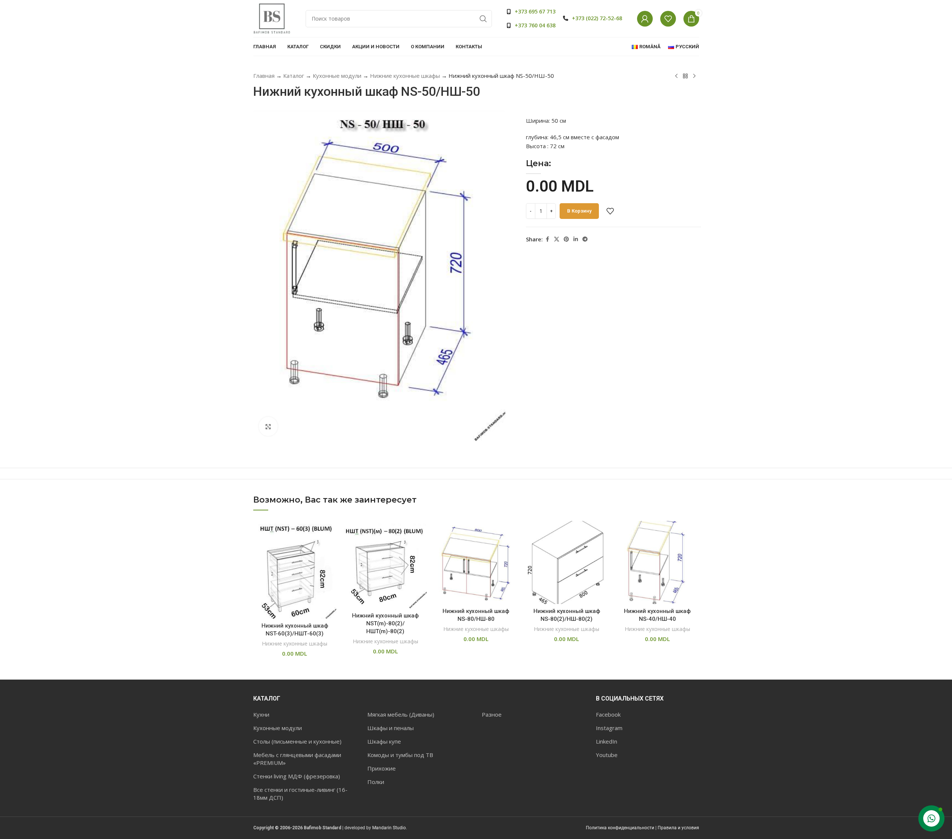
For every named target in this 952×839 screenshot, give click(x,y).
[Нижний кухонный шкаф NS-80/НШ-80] (475, 562)
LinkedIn (606, 741)
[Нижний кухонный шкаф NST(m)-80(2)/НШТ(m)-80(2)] (385, 564)
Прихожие (381, 768)
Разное (492, 714)
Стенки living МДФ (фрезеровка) (296, 776)
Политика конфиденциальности (620, 827)
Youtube (607, 755)
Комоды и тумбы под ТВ (400, 755)
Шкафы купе (384, 741)
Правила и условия (678, 827)
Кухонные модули (337, 75)
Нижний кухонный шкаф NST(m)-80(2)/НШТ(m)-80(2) (385, 623)
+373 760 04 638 (535, 25)
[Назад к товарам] (685, 76)
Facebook (608, 714)
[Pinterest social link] (566, 239)
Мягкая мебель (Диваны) (400, 714)
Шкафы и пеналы (390, 728)
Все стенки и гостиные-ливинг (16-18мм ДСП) (300, 793)
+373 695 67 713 (535, 11)
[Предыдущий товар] (676, 76)
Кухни (261, 714)
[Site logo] (272, 18)
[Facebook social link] (547, 239)
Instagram (609, 728)
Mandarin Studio (389, 827)
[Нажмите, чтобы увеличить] (268, 426)
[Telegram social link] (585, 239)
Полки (375, 781)
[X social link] (556, 239)
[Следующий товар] (694, 76)
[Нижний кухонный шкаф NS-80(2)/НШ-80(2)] (566, 562)
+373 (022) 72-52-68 (597, 18)
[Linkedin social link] (575, 239)
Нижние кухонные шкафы (405, 75)
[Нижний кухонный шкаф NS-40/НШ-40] (657, 562)
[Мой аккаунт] (644, 18)
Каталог (293, 75)
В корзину (579, 211)
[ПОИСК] (483, 18)
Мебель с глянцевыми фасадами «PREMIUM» (297, 758)
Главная (264, 75)
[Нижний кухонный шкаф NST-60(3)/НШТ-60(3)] (294, 570)
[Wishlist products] (668, 18)
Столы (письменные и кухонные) (297, 741)
